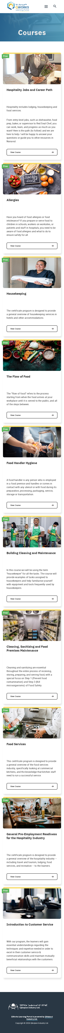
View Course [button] (15, 152)
